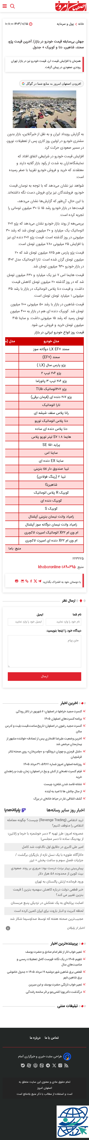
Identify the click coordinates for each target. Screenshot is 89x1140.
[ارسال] (22, 582)
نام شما (77, 614)
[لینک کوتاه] (27, 582)
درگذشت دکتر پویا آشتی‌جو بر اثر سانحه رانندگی (54, 992)
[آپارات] (29, 1066)
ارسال (44, 676)
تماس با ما (52, 1038)
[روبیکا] (35, 1066)
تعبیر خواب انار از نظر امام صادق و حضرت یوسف (53, 952)
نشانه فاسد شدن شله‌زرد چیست (63, 784)
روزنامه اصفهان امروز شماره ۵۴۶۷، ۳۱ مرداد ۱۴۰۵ (52, 764)
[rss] (66, 1066)
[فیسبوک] (31, 582)
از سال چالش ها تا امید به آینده (63, 791)
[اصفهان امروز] (70, 6)
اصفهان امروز (44, 1088)
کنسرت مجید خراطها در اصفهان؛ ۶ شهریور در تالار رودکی (49, 711)
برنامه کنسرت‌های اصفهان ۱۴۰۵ (63, 719)
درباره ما (35, 1038)
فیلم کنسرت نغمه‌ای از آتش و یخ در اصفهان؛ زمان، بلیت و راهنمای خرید (43, 774)
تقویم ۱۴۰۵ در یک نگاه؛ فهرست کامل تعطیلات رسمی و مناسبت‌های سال (49, 962)
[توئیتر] (35, 582)
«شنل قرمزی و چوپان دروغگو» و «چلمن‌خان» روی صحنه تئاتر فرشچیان (45, 754)
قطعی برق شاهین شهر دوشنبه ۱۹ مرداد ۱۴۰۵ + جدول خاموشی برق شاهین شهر (44, 975)
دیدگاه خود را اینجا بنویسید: (63, 630)
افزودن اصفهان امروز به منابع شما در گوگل (53, 83)
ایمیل (40, 614)
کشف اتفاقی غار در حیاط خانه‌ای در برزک (57, 799)
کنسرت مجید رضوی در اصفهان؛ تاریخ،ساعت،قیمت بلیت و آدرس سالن (43, 729)
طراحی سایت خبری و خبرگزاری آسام (40, 1056)
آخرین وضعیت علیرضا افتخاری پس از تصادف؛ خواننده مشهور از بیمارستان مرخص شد (44, 741)
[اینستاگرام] (60, 1066)
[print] (16, 581)
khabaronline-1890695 (57, 567)
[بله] (23, 1067)
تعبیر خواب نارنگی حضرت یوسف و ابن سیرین (55, 984)
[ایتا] (42, 1067)
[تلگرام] (39, 582)
